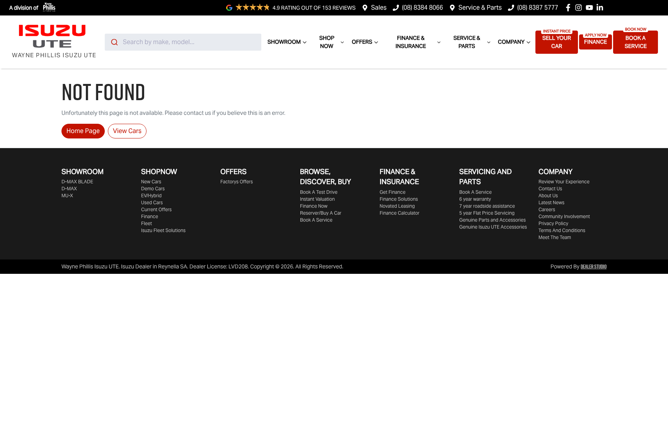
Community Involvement (564, 216)
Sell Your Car (556, 42)
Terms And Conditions (561, 230)
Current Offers (156, 209)
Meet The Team (554, 237)
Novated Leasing (397, 206)
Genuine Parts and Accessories (492, 220)
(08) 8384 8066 (422, 7)
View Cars (127, 131)
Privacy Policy (553, 223)
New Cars (151, 181)
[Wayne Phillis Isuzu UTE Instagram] (580, 7)
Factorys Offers (236, 181)
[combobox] (183, 42)
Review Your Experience (564, 181)
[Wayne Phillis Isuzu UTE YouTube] (591, 7)
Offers (362, 41)
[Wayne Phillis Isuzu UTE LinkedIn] (601, 7)
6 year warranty (475, 199)
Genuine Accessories (493, 227)
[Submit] (114, 42)
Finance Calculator (399, 213)
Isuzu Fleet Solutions (163, 230)
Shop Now (326, 42)
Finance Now (313, 206)
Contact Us (550, 188)
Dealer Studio (594, 266)
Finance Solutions (399, 199)
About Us (548, 195)
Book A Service (636, 42)
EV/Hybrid (151, 195)
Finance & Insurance (410, 42)
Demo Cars (153, 188)
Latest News (551, 202)
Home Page (83, 131)
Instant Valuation (317, 199)
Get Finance (393, 192)
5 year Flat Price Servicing (487, 213)
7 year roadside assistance (487, 206)
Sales (379, 7)
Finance (595, 41)
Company (511, 41)
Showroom (284, 41)
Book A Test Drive (318, 192)
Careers (546, 209)
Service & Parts (480, 7)
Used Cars (152, 202)
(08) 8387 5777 (537, 7)
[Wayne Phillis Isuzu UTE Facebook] (569, 7)
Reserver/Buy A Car (320, 213)
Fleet (146, 223)
